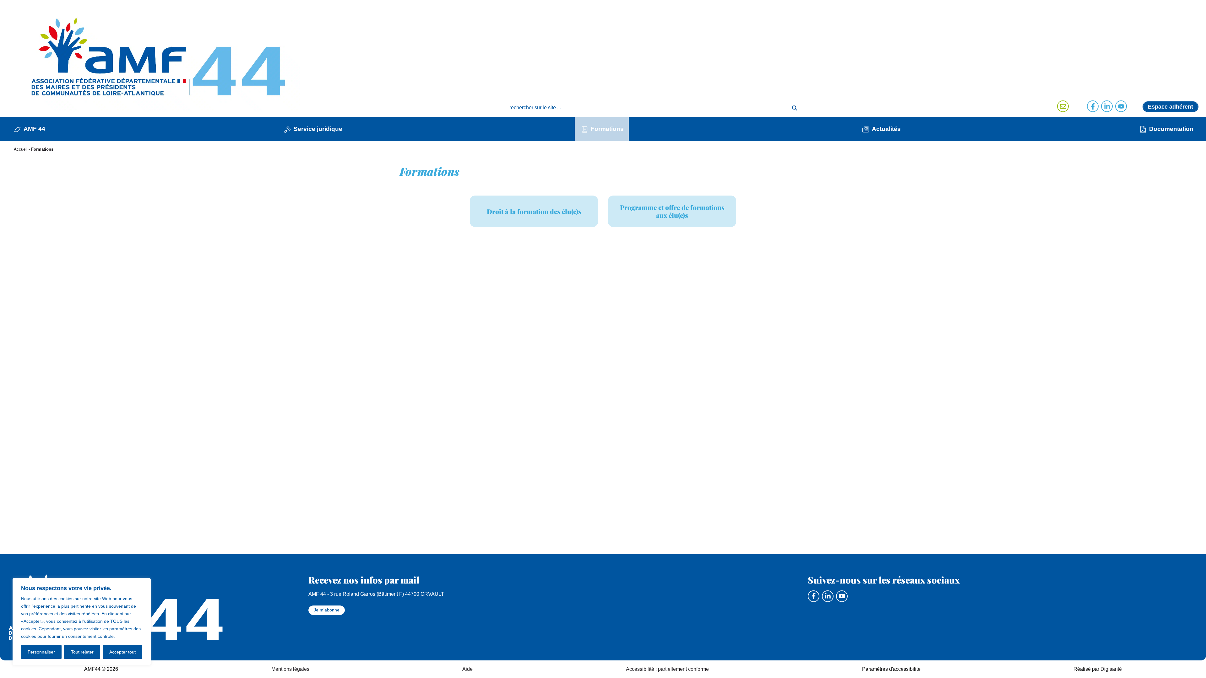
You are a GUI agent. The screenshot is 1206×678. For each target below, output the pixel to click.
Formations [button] (607, 129)
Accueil (20, 149)
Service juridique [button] (318, 129)
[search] (653, 108)
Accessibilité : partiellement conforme (667, 669)
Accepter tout (122, 651)
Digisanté (1111, 669)
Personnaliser (41, 651)
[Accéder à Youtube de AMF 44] (1121, 106)
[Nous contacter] (1063, 106)
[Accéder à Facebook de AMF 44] (1093, 106)
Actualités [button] (886, 129)
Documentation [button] (1171, 129)
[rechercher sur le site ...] (794, 108)
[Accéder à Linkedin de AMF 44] (1107, 106)
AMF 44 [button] (34, 129)
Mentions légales (290, 669)
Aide (467, 669)
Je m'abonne (327, 609)
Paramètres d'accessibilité (891, 669)
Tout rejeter (82, 651)
